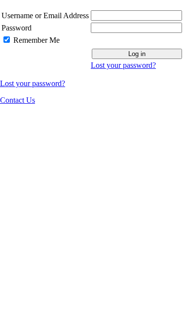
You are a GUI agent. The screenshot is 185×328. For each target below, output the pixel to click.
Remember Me (36, 40)
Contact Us (17, 100)
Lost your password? (123, 65)
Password (16, 28)
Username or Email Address (45, 15)
